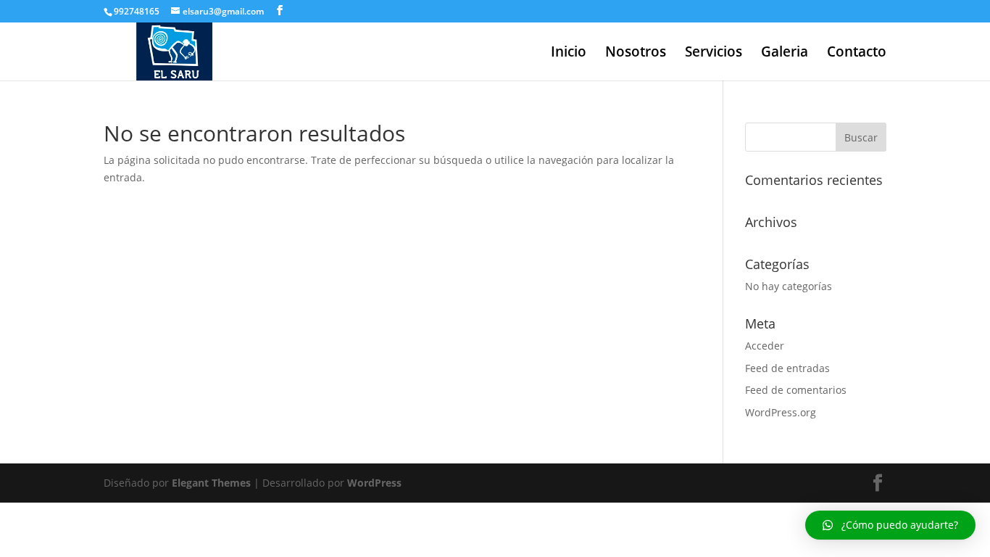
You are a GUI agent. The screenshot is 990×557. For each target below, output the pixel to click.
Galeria (784, 53)
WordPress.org (780, 412)
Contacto (856, 53)
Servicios (713, 53)
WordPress (374, 483)
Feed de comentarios (796, 390)
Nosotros (635, 53)
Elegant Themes (211, 483)
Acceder (764, 345)
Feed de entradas (787, 368)
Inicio (568, 53)
